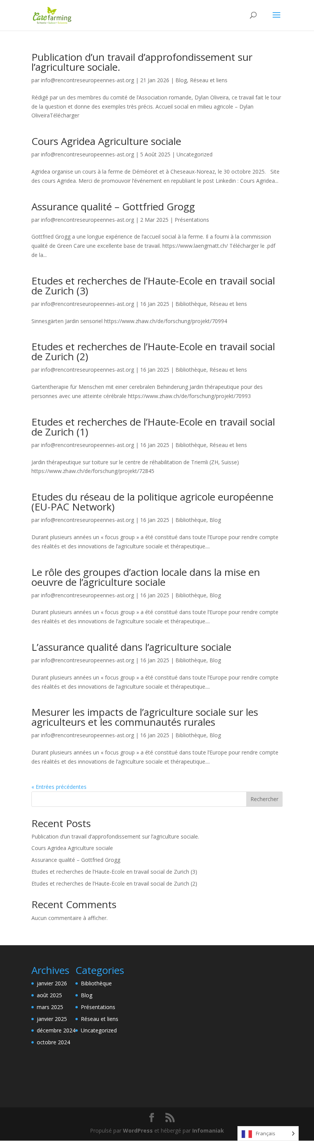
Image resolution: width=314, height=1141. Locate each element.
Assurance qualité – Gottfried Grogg (113, 206)
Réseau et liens (208, 80)
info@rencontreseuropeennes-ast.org (87, 80)
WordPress (138, 1130)
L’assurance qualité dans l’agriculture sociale (131, 647)
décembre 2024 (56, 1030)
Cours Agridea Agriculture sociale (106, 141)
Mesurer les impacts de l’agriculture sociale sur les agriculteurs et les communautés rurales (144, 717)
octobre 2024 (53, 1042)
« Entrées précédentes (59, 786)
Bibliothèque (190, 303)
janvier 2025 (52, 1018)
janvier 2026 (52, 983)
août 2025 (49, 995)
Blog (181, 80)
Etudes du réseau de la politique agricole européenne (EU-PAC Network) (152, 502)
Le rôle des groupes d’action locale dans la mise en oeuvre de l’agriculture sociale (145, 577)
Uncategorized (195, 154)
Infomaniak (208, 1130)
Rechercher (264, 799)
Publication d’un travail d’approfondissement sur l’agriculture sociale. (141, 62)
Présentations (192, 219)
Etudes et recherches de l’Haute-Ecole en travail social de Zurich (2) (153, 351)
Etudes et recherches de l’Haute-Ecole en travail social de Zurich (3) (153, 285)
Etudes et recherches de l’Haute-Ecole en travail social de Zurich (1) (153, 427)
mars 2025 (50, 1007)
